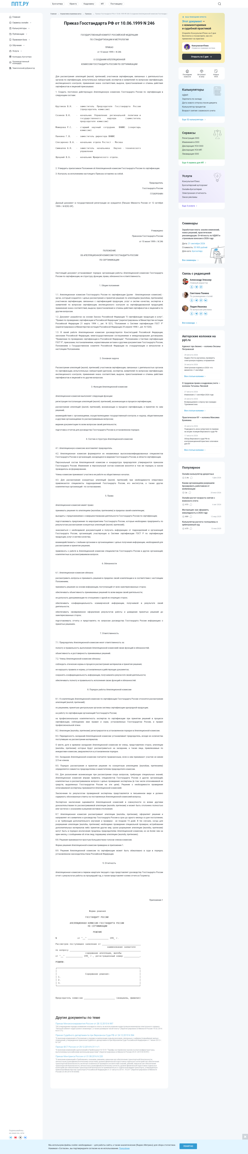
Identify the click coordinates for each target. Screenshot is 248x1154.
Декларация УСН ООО (192, 146)
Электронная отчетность (194, 193)
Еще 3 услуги (188, 206)
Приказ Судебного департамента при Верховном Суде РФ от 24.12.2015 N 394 (95, 1035)
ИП (102, 4)
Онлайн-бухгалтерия (192, 189)
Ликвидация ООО (190, 154)
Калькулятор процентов (194, 107)
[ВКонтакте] (25, 1137)
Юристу (73, 4)
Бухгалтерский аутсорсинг (195, 185)
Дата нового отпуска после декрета (199, 103)
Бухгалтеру (57, 4)
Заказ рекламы (189, 197)
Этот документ (192, 21)
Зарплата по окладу (192, 99)
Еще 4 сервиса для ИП (193, 162)
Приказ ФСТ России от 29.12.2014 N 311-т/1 (77, 1046)
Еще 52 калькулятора (192, 119)
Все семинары (189, 260)
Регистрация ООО (190, 138)
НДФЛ (185, 95)
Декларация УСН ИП (192, 150)
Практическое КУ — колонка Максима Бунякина (200, 419)
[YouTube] (15, 1137)
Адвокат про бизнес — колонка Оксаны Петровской (201, 347)
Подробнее (124, 1148)
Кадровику (89, 4)
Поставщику (116, 4)
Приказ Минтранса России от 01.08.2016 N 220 (79, 1056)
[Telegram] (10, 1137)
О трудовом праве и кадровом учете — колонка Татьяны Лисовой (201, 384)
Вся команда (188, 323)
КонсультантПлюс (191, 181)
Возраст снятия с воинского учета (198, 110)
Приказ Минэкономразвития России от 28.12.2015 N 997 (84, 1023)
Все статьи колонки (194, 376)
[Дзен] (20, 1137)
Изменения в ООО (190, 142)
